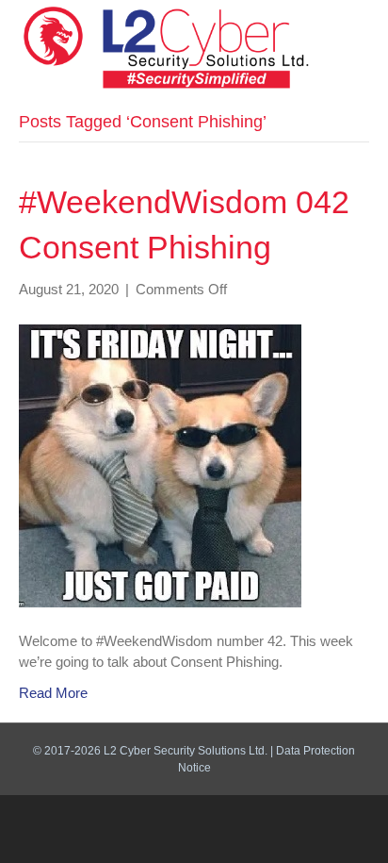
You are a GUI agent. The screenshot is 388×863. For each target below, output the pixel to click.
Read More (53, 693)
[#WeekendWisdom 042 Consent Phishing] (160, 464)
